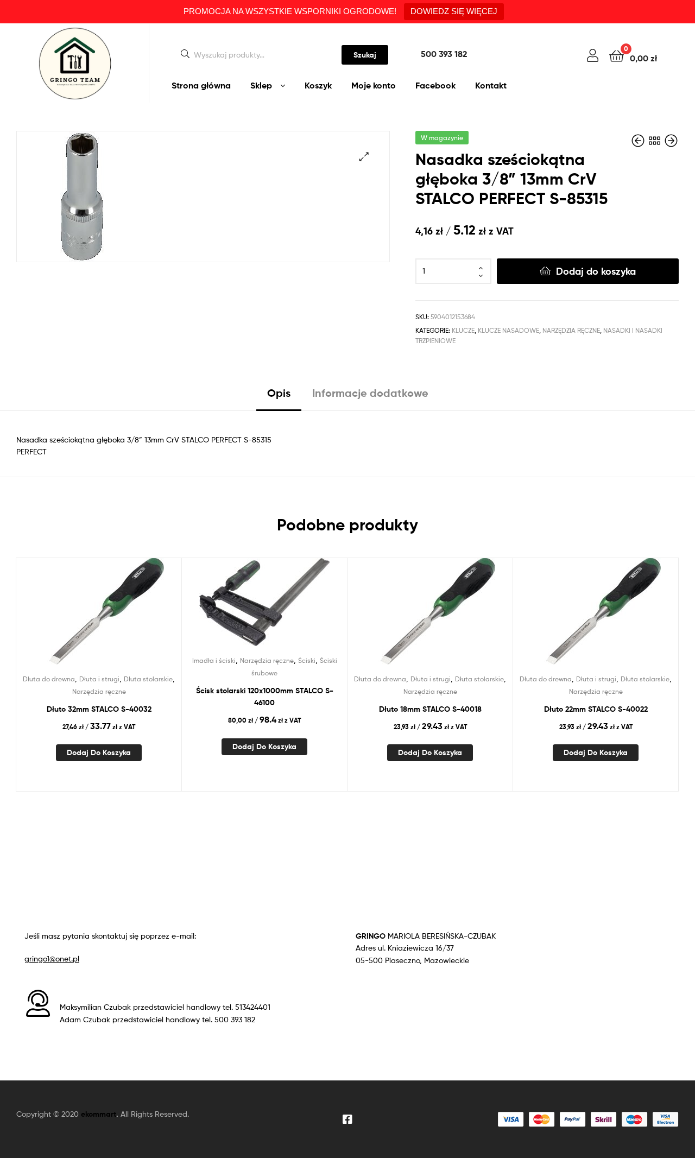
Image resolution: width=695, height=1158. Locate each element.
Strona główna (201, 85)
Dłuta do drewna (49, 679)
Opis (278, 393)
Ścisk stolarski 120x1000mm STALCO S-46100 (264, 697)
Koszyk (318, 85)
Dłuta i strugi (99, 679)
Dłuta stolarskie (148, 679)
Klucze (463, 330)
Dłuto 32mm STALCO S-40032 (99, 709)
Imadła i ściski (214, 660)
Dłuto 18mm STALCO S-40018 (430, 709)
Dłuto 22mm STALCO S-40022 (596, 709)
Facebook (435, 85)
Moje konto (373, 85)
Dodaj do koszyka (596, 271)
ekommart (98, 1114)
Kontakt (491, 85)
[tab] (278, 397)
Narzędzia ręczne (571, 330)
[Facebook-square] (347, 1119)
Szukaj (364, 55)
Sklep (261, 85)
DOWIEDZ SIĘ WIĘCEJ (453, 11)
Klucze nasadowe (508, 330)
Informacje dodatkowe (370, 393)
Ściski (306, 660)
